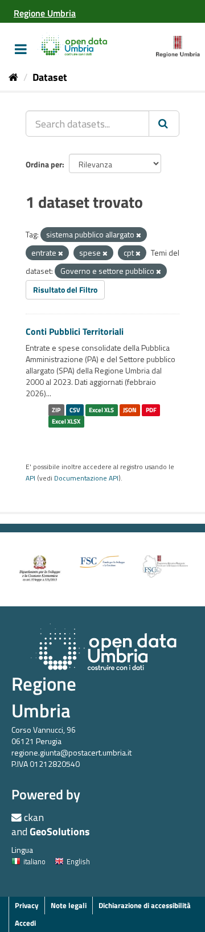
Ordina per (44, 164)
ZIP (56, 409)
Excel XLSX (66, 421)
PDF (151, 409)
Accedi (25, 923)
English (78, 861)
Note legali (69, 905)
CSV (74, 409)
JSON (130, 409)
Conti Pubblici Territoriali (75, 331)
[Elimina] (138, 235)
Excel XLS (101, 409)
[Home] (13, 77)
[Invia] (164, 123)
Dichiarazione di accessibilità (145, 905)
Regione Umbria (43, 697)
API (30, 478)
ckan (34, 817)
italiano (34, 861)
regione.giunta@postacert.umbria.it (71, 752)
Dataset (49, 77)
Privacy (27, 905)
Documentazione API (86, 478)
